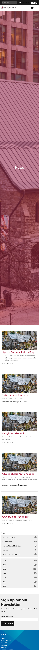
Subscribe (7, 623)
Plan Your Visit (6, 640)
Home (3, 638)
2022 (19, 577)
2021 (19, 582)
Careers (19, 550)
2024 (19, 569)
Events (3, 647)
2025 (19, 565)
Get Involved (19, 542)
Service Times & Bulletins (19, 546)
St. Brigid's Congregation (19, 554)
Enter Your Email (7, 616)
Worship (4, 643)
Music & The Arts (19, 537)
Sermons (4, 645)
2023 (19, 573)
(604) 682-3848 (23, 2)
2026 (19, 560)
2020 (19, 586)
